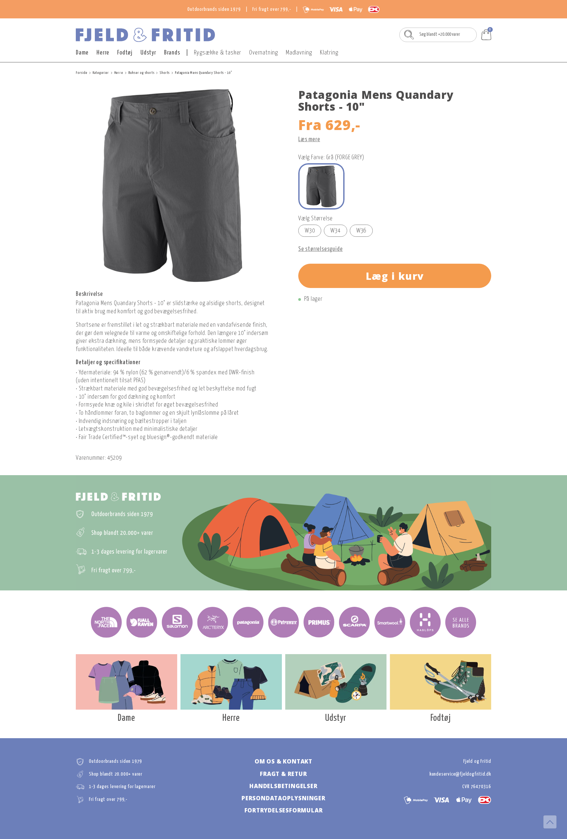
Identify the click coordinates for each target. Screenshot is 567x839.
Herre (102, 53)
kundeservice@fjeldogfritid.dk (460, 774)
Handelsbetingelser (283, 786)
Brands (172, 53)
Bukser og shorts (141, 73)
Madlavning (299, 53)
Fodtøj (125, 53)
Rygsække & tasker (218, 53)
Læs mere (309, 140)
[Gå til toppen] (549, 821)
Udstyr (148, 53)
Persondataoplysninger (284, 798)
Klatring (329, 53)
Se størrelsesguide (320, 249)
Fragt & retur (283, 774)
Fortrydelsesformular (283, 810)
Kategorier (101, 73)
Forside (81, 73)
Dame (82, 53)
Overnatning (263, 53)
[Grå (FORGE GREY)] (321, 186)
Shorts (164, 73)
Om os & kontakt (283, 761)
